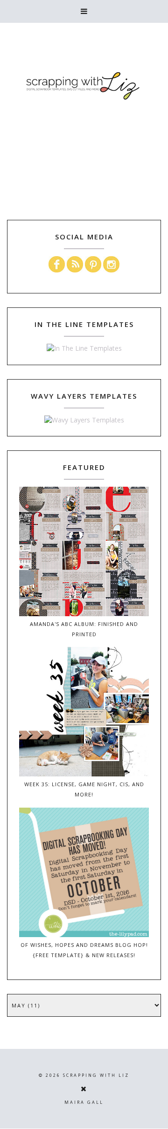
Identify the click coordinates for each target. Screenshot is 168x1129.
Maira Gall (84, 1102)
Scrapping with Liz (96, 1075)
